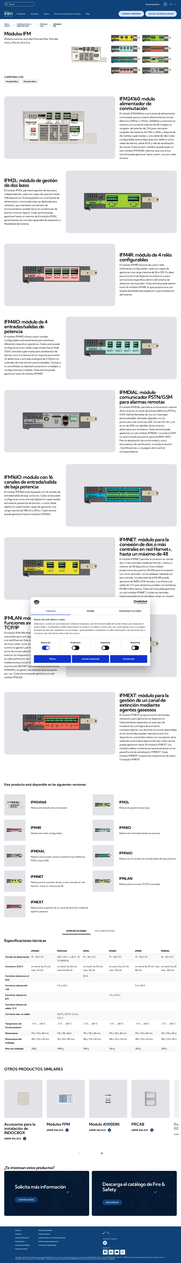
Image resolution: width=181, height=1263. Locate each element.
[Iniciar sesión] (165, 4)
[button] (152, 4)
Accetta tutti (128, 659)
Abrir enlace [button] (15, 1138)
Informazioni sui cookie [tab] (130, 611)
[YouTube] (116, 1252)
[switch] (75, 648)
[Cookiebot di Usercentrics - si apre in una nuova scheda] (135, 602)
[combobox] (19, 4)
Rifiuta (52, 659)
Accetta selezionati (90, 659)
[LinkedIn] (111, 1252)
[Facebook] (105, 1252)
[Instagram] (122, 1252)
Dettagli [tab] (90, 611)
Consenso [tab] (51, 611)
